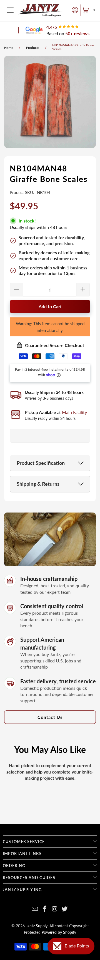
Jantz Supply (37, 925)
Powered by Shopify (59, 932)
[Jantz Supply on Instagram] (55, 909)
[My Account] (73, 10)
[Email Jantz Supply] (35, 909)
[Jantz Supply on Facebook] (45, 909)
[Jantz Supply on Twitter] (65, 909)
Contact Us (50, 717)
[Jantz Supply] (40, 10)
